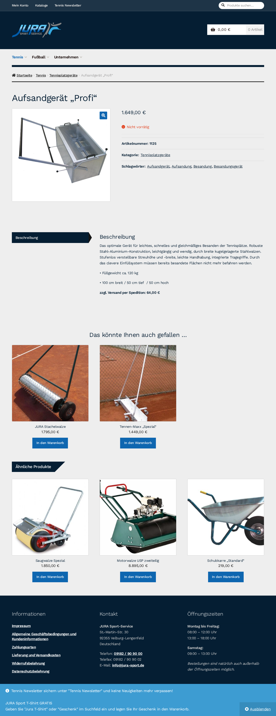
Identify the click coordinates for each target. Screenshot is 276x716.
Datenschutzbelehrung (30, 671)
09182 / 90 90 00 (128, 653)
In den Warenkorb (50, 443)
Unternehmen (66, 57)
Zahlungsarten (24, 647)
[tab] (50, 237)
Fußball (38, 57)
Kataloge (41, 5)
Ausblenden (260, 709)
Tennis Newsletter (68, 5)
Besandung (202, 166)
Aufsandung (181, 166)
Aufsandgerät (158, 166)
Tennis (17, 57)
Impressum (21, 626)
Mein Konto (20, 5)
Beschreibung (27, 237)
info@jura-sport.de (128, 665)
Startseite (24, 75)
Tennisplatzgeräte (63, 75)
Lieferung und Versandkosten (36, 655)
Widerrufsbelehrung (28, 663)
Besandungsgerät (228, 166)
